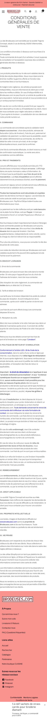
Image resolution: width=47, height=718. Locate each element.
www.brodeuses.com (8, 522)
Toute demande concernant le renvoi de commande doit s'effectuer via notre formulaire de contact (23, 410)
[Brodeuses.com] (13, 11)
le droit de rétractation (19, 372)
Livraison (31, 339)
